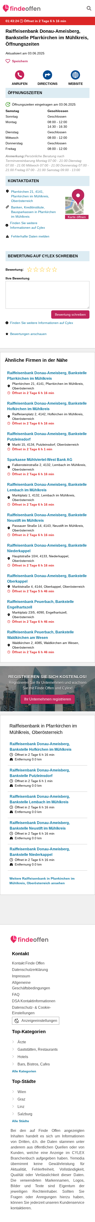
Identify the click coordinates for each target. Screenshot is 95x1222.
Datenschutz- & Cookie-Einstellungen (31, 1010)
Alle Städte (20, 1121)
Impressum (21, 976)
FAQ (15, 995)
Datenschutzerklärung (30, 970)
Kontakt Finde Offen (28, 963)
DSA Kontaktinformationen (33, 1001)
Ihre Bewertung (18, 278)
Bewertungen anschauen (28, 334)
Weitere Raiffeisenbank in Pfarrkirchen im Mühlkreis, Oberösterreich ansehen (41, 881)
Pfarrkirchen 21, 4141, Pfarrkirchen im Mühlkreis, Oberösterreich (30, 196)
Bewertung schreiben (70, 314)
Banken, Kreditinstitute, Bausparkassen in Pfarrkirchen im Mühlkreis (33, 211)
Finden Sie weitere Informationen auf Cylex (27, 225)
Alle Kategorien (24, 1071)
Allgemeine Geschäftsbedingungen (31, 985)
